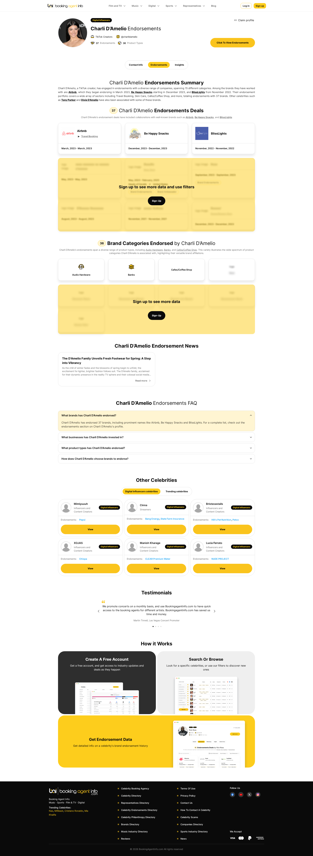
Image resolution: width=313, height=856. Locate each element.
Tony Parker (68, 99)
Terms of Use (187, 788)
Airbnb (72, 92)
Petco (235, 519)
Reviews (125, 838)
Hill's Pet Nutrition (221, 519)
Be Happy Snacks (141, 92)
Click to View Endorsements (233, 42)
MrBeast (58, 810)
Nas (51, 810)
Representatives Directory (135, 802)
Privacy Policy (187, 795)
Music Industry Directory (134, 831)
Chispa (83, 558)
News (183, 838)
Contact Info (136, 64)
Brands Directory (130, 824)
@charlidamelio (129, 36)
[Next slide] (214, 611)
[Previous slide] (98, 611)
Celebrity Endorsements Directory (139, 810)
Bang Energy (152, 518)
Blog (213, 5)
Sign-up (156, 200)
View (90, 529)
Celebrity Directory (131, 795)
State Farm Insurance (172, 518)
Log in (246, 5)
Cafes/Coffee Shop (187, 249)
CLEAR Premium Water (157, 558)
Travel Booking (89, 136)
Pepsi (82, 519)
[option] (156, 611)
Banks (167, 249)
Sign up (260, 5)
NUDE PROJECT (220, 558)
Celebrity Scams (189, 817)
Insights (179, 64)
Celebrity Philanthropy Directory (138, 817)
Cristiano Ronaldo (74, 810)
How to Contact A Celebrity (195, 810)
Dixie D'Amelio (89, 99)
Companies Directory (191, 824)
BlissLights (198, 92)
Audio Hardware (154, 249)
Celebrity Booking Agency (135, 788)
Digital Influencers (101, 20)
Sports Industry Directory (194, 831)
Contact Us (186, 802)
